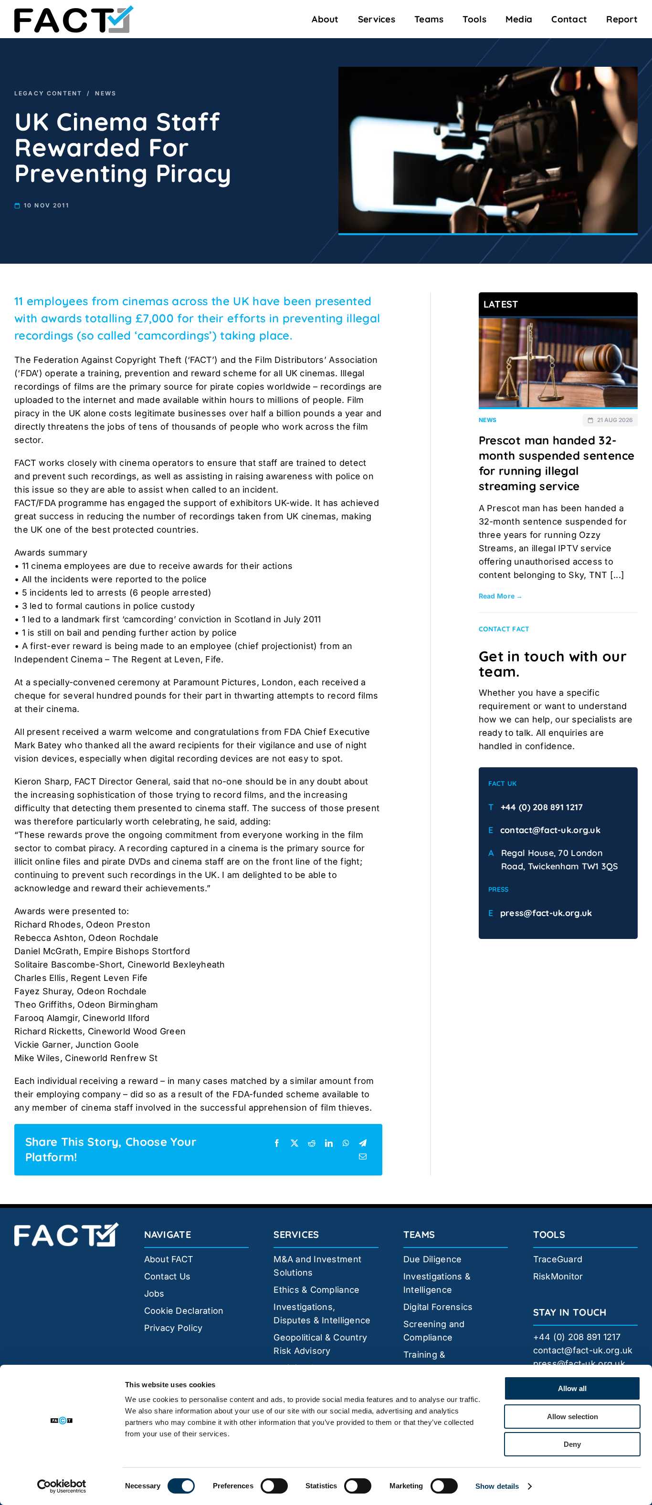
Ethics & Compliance (316, 1290)
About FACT (169, 1259)
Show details (497, 1486)
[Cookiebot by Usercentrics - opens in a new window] (62, 1486)
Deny (572, 1444)
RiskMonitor (558, 1276)
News (105, 93)
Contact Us (167, 1276)
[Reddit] (311, 1143)
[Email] (362, 1156)
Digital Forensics (438, 1307)
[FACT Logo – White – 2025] (66, 1226)
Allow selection (572, 1416)
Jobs (154, 1294)
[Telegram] (362, 1143)
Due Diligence (432, 1259)
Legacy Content (48, 93)
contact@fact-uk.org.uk (550, 830)
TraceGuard (558, 1259)
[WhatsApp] (346, 1143)
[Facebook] (276, 1143)
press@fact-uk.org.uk (546, 912)
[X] (294, 1143)
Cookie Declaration (184, 1311)
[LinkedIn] (328, 1143)
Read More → (501, 596)
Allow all (572, 1388)
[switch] (274, 1486)
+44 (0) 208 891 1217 (542, 807)
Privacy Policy (173, 1328)
